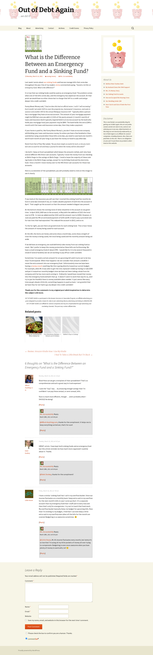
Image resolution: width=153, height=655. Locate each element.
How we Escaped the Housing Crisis (117, 98)
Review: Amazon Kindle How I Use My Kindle (45, 351)
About (28, 28)
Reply (41, 405)
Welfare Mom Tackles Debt (114, 84)
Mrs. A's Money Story (113, 91)
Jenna (57, 85)
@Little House (45, 540)
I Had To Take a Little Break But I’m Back (73, 354)
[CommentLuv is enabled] (33, 638)
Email (28, 611)
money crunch (37, 266)
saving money (51, 76)
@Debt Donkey (45, 474)
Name (28, 607)
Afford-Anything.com (29, 387)
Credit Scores (74, 28)
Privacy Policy (88, 28)
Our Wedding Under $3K (114, 101)
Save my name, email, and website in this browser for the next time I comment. (58, 620)
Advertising (39, 28)
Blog (20, 28)
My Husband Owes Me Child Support (118, 87)
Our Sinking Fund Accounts (114, 94)
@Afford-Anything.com (48, 422)
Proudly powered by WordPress (29, 650)
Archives (62, 28)
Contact (51, 28)
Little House (29, 500)
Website (28, 616)
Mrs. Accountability (66, 76)
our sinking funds (50, 82)
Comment (29, 581)
